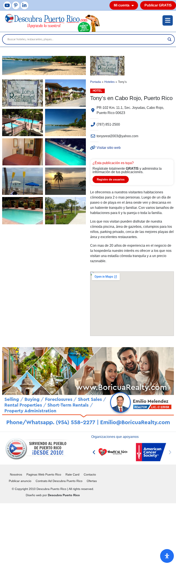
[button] (94, 452)
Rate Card (72, 474)
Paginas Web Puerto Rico (43, 474)
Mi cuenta (121, 5)
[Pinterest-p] (16, 5)
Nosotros (16, 474)
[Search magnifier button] (170, 39)
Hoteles (109, 81)
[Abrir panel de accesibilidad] (167, 556)
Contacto (90, 474)
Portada (95, 81)
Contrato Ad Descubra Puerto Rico (59, 481)
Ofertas (92, 481)
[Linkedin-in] (24, 5)
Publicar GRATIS (158, 5)
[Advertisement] (88, 533)
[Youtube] (7, 5)
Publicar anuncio (20, 481)
